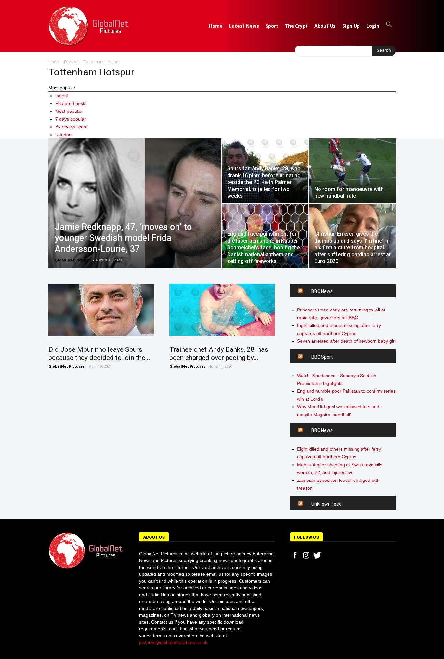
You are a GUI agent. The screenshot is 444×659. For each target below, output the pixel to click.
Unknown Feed (326, 504)
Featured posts (70, 103)
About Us (325, 26)
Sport (272, 26)
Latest (61, 95)
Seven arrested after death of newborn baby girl (346, 341)
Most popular (68, 111)
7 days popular (70, 119)
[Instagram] (306, 555)
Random (64, 134)
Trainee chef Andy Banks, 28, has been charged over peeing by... (218, 354)
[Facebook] (295, 555)
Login (372, 26)
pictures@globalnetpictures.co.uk (173, 642)
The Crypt (296, 26)
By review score (71, 126)
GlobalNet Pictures (73, 259)
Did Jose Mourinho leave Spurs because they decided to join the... (99, 354)
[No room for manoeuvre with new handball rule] (352, 170)
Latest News (244, 26)
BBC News (322, 291)
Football (71, 62)
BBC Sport (322, 357)
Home (216, 26)
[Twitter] (317, 555)
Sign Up (351, 26)
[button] (389, 26)
